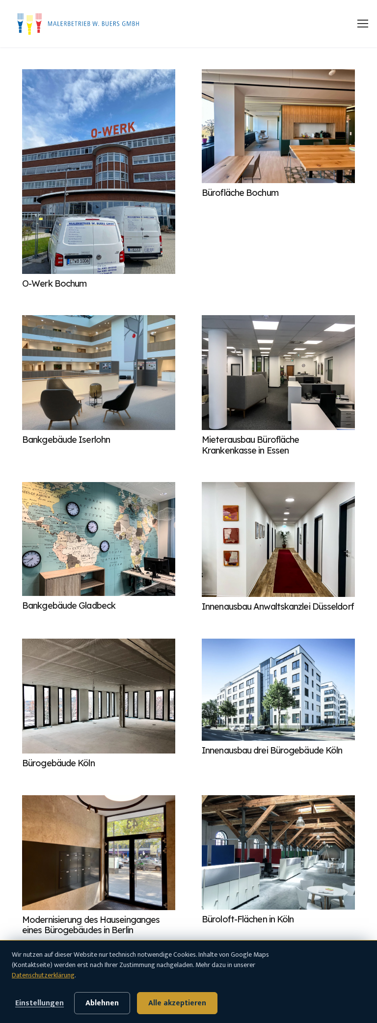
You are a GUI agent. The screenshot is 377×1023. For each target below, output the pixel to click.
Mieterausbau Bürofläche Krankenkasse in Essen (250, 445)
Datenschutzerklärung (43, 975)
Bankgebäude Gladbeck (68, 605)
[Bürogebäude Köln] (98, 696)
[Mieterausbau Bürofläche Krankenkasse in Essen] (278, 372)
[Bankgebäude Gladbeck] (98, 539)
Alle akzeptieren (177, 1002)
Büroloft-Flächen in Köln (248, 919)
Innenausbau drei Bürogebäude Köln (272, 750)
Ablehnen (102, 1002)
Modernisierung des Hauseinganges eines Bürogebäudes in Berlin (91, 925)
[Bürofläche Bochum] (278, 126)
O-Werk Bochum (54, 283)
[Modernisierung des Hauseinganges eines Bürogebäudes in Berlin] (98, 852)
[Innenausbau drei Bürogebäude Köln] (278, 690)
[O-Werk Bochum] (98, 171)
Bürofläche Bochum (240, 192)
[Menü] (362, 23)
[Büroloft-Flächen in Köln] (278, 852)
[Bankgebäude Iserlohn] (98, 372)
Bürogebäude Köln (58, 763)
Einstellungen (39, 1002)
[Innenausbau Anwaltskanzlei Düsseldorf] (278, 539)
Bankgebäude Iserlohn (66, 439)
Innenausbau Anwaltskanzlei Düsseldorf (278, 606)
